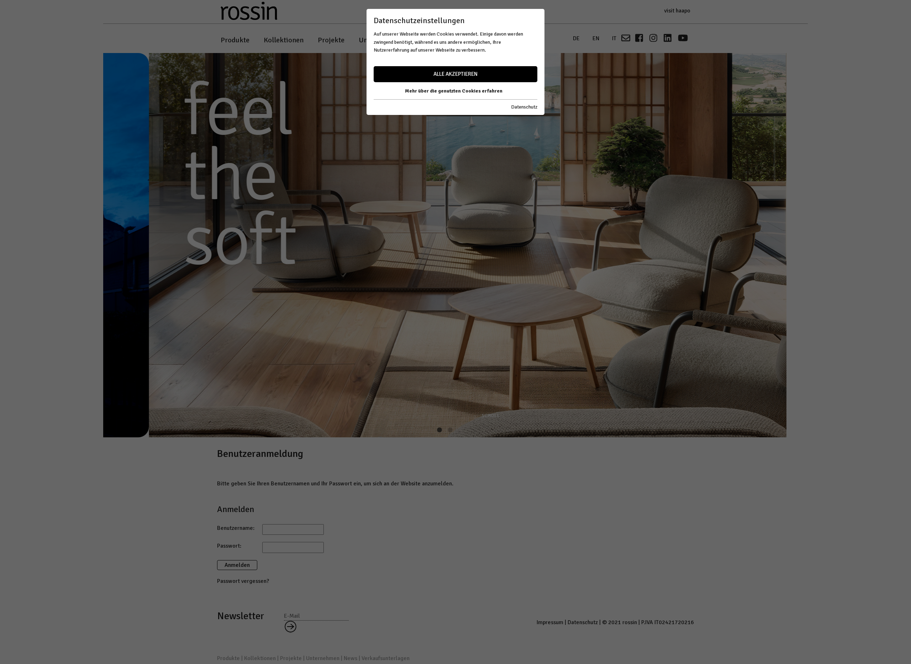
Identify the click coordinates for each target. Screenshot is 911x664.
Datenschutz (524, 107)
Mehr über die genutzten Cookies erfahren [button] (453, 91)
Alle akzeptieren (455, 74)
